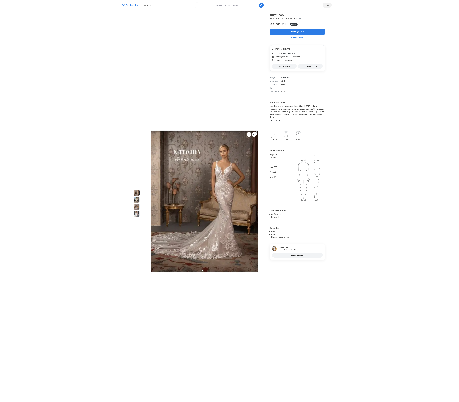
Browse (147, 5)
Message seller (297, 31)
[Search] (261, 5)
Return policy (284, 66)
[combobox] (229, 5)
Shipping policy (310, 66)
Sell (327, 5)
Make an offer (297, 37)
